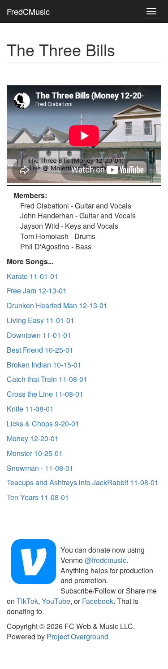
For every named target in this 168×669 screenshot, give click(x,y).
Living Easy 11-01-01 (40, 320)
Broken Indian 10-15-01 (44, 364)
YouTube (56, 601)
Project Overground (77, 636)
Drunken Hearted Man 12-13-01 (57, 305)
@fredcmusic (105, 560)
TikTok (27, 601)
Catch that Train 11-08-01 (47, 379)
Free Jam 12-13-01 (37, 290)
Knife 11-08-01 (30, 408)
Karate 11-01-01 (32, 276)
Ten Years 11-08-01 (38, 497)
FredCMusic (28, 11)
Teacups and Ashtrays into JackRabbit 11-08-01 (83, 482)
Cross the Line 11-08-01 (45, 394)
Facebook (97, 601)
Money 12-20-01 (33, 438)
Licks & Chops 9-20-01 (43, 423)
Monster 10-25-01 (35, 453)
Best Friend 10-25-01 (40, 350)
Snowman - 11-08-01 (40, 468)
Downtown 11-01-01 (39, 335)
